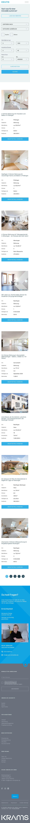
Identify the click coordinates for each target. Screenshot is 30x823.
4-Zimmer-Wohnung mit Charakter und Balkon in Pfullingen (13, 114)
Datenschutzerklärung (11, 682)
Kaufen (7, 34)
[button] (3, 100)
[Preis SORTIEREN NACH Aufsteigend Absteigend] (15, 24)
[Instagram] (5, 788)
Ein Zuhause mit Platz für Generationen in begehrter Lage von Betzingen (14, 479)
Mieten (15, 34)
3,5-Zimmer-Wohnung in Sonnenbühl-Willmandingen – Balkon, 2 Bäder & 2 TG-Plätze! (14, 356)
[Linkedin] (8, 788)
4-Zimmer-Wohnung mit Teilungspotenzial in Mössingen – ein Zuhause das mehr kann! (14, 235)
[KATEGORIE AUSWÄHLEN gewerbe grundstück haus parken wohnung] (15, 28)
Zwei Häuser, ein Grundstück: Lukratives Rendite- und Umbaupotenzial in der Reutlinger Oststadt (13, 418)
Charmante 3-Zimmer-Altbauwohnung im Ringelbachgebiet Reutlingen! (14, 542)
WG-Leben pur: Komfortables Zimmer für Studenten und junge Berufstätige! (14, 295)
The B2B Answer (15, 808)
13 (23, 576)
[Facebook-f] (2, 788)
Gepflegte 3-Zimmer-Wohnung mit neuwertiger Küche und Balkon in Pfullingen (14, 174)
